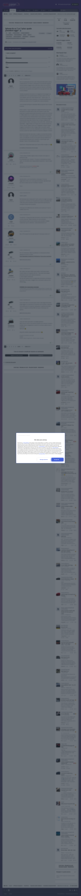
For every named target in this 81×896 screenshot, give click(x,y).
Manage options (44, 459)
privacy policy (42, 453)
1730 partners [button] (26, 442)
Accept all (56, 459)
